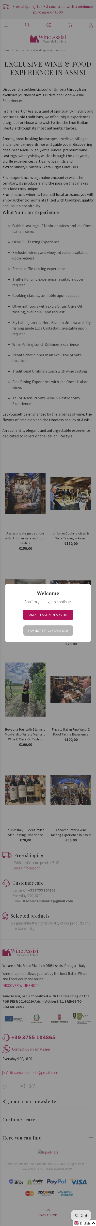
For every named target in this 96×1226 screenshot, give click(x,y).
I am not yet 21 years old (48, 630)
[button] (84, 1223)
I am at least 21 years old (48, 615)
